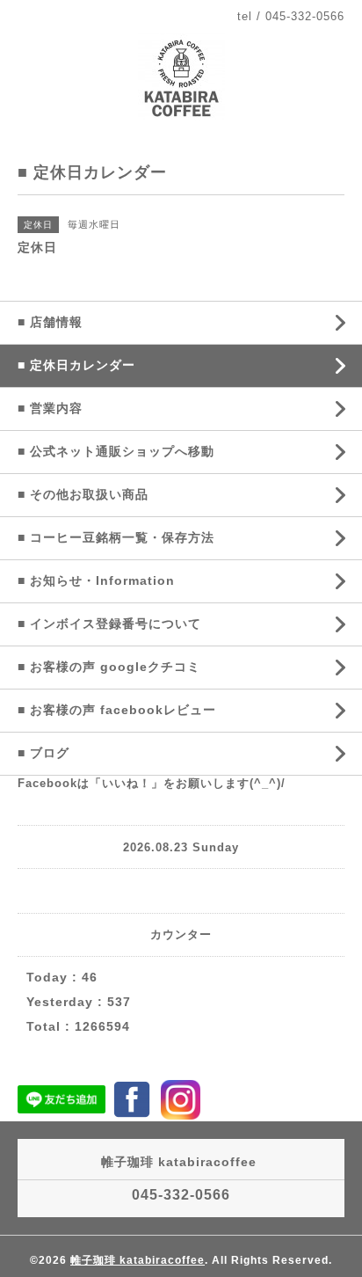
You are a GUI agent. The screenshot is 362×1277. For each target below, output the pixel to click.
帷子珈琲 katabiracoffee (137, 1260)
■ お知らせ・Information (96, 580)
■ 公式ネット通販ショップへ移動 (116, 451)
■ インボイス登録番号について (109, 624)
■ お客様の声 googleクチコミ (109, 667)
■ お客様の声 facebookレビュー (117, 710)
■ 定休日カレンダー (76, 365)
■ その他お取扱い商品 (83, 494)
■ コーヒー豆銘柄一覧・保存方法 (116, 537)
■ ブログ (43, 753)
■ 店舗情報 (50, 322)
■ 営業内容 (50, 408)
